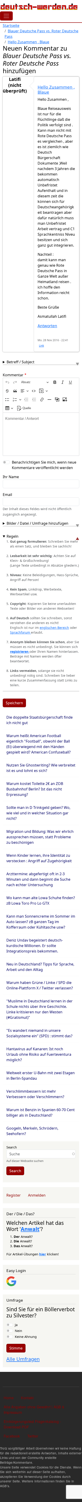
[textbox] (41, 434)
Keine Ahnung (26, 1336)
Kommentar (13, 374)
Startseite (11, 25)
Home (9, 1397)
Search (11, 1147)
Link (41, 345)
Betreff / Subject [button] (20, 361)
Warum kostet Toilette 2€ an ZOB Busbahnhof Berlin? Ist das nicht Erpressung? (34, 789)
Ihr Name (11, 476)
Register (13, 1195)
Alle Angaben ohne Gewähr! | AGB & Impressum (34, 1409)
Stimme (16, 1348)
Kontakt (27, 1397)
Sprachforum (20, 632)
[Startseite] (39, 6)
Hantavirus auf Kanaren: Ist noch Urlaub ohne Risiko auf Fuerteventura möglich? (38, 1054)
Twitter (32, 1436)
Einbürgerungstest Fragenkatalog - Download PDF (32, 1424)
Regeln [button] (12, 536)
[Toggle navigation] (6, 16)
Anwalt (30, 1229)
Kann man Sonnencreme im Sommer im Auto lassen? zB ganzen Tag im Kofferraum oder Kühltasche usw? (40, 922)
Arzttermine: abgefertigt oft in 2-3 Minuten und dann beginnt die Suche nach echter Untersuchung (38, 879)
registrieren (19, 651)
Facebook (12, 1436)
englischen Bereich (54, 627)
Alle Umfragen (23, 1359)
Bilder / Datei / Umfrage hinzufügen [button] (37, 523)
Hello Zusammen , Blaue (28, 41)
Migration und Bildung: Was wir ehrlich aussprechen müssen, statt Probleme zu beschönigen (40, 837)
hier (42, 1254)
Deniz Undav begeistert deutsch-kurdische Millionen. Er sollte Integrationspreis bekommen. (34, 946)
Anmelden (37, 1195)
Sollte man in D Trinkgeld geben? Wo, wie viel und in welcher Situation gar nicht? (38, 813)
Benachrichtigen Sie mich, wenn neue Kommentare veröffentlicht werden (44, 465)
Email (7, 494)
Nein (18, 1330)
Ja (16, 1324)
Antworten (47, 325)
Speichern (14, 702)
